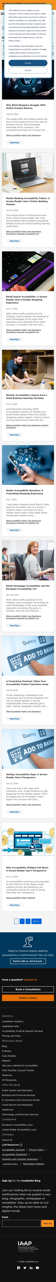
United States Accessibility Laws (19, 1129)
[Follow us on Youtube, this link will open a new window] (37, 1268)
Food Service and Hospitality (17, 1105)
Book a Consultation (28, 989)
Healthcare (7, 1109)
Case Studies (9, 1056)
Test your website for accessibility (20, 1065)
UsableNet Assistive (12, 1021)
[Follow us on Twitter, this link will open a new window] (25, 1268)
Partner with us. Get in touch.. (28, 961)
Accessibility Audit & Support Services (22, 1031)
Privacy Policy (36, 1149)
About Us (7, 1140)
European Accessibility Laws (17, 1124)
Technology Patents (33, 1163)
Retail (24, 135)
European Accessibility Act (28, 234)
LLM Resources (11, 1144)
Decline (28, 70)
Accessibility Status (10, 1164)
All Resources (9, 1080)
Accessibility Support (13, 1149)
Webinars (31, 898)
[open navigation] (53, 13)
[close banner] (51, 5)
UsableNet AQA (10, 1026)
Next (35, 921)
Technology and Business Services (20, 1114)
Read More (14, 142)
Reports (6, 1060)
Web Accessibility (13, 135)
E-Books (6, 1051)
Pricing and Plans (11, 1036)
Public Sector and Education (17, 1090)
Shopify (45, 425)
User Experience (34, 135)
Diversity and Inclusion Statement (20, 1159)
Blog (4, 1046)
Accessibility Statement (14, 1154)
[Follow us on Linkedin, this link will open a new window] (31, 1268)
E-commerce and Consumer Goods (21, 1100)
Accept (28, 63)
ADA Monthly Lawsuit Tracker (18, 1070)
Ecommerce (11, 234)
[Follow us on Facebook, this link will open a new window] (19, 1268)
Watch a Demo (28, 997)
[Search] (52, 53)
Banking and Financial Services (18, 1095)
